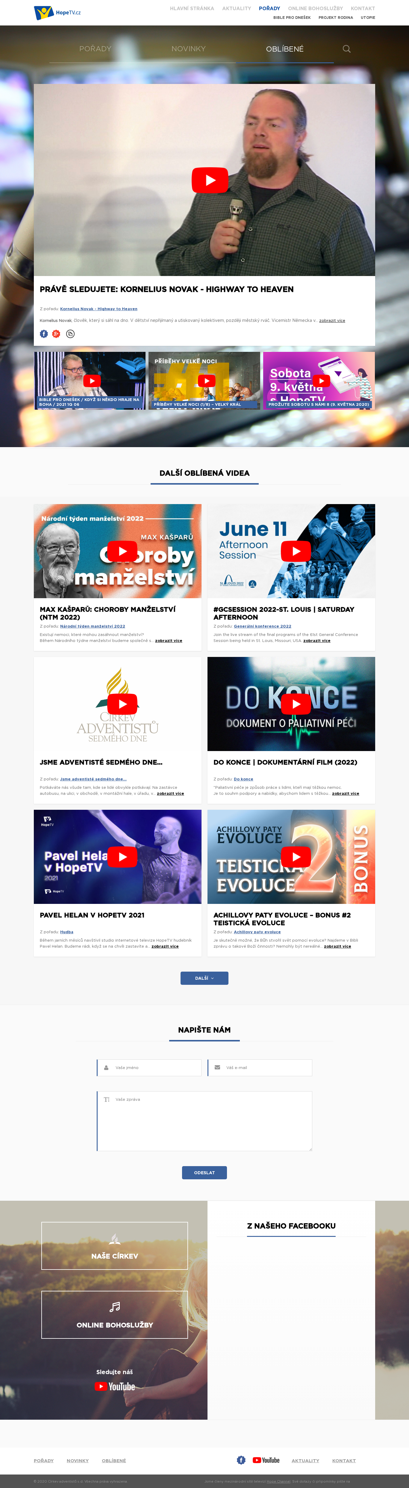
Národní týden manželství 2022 (92, 626)
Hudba (66, 932)
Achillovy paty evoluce (257, 932)
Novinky (189, 49)
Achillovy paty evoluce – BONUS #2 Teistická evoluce (282, 919)
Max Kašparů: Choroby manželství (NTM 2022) (107, 613)
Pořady (269, 8)
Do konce (243, 779)
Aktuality (236, 8)
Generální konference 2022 (262, 626)
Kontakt (363, 8)
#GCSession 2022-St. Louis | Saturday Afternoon (283, 613)
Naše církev (114, 1256)
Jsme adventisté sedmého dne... (101, 762)
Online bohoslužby (315, 8)
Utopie (368, 17)
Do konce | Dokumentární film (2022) (285, 762)
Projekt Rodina (336, 17)
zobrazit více (168, 641)
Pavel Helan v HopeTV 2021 (92, 915)
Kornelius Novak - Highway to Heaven (98, 309)
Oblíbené (285, 49)
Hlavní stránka (192, 8)
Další (201, 978)
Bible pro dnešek (292, 17)
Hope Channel (278, 1481)
